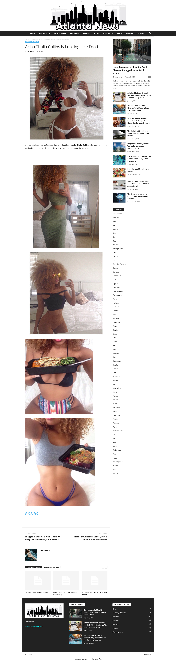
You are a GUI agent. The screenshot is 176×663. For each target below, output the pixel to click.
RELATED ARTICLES (33, 567)
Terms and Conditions (81, 659)
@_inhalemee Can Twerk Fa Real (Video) (94, 593)
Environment (117, 295)
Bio (114, 237)
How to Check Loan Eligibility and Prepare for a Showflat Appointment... (138, 183)
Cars (96, 33)
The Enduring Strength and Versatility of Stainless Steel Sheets (138, 133)
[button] (150, 33)
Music (115, 404)
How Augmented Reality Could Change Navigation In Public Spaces (130, 70)
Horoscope (117, 361)
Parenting (116, 415)
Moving (115, 400)
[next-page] (106, 567)
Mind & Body (117, 388)
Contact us (147, 655)
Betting (86, 33)
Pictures (116, 423)
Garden (115, 334)
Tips (114, 454)
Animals (116, 218)
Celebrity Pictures (36, 39)
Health (129, 33)
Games (115, 326)
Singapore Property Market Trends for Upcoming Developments (138, 145)
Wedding (116, 473)
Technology (60, 33)
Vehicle (115, 466)
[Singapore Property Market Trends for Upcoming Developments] (119, 147)
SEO (114, 435)
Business (74, 33)
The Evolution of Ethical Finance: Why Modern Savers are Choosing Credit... (138, 107)
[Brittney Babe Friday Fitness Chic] (38, 580)
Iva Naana (30, 51)
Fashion (116, 303)
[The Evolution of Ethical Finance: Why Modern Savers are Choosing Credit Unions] (119, 109)
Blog (114, 241)
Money (115, 392)
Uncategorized (118, 462)
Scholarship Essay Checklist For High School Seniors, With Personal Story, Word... (139, 95)
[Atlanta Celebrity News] (88, 15)
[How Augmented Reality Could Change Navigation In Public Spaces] (132, 51)
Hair (114, 346)
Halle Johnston (118, 77)
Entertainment (118, 291)
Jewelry (115, 369)
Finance (116, 311)
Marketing (116, 380)
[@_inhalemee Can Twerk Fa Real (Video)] (94, 580)
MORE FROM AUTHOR (51, 567)
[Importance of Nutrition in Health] (119, 172)
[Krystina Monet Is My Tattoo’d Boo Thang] (66, 580)
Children (116, 272)
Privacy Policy (97, 659)
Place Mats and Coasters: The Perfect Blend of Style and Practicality (139, 158)
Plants (115, 427)
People (115, 419)
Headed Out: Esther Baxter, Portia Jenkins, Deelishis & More (90, 538)
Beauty (115, 229)
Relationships (118, 431)
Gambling (116, 322)
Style (114, 446)
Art (114, 225)
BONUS (31, 514)
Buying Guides (118, 249)
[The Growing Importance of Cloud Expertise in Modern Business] (119, 198)
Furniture (116, 318)
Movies (115, 396)
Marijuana (116, 377)
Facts (115, 299)
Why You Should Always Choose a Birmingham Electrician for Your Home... (138, 120)
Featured (116, 307)
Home (32, 33)
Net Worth (44, 33)
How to (115, 365)
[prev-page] (103, 567)
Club (114, 280)
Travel (140, 33)
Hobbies (116, 353)
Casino (115, 256)
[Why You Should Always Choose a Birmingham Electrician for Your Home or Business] (119, 122)
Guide (115, 342)
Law (114, 373)
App (114, 222)
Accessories (117, 214)
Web (114, 470)
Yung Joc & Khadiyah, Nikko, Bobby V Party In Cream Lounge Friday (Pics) (43, 538)
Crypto (115, 284)
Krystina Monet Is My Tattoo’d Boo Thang (65, 593)
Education (108, 33)
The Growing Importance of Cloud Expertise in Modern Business (138, 196)
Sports (115, 442)
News (115, 411)
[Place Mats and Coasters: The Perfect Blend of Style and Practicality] (119, 160)
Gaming (115, 330)
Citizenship (117, 276)
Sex (114, 439)
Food (119, 33)
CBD (114, 260)
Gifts (114, 338)
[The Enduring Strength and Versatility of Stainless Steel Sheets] (119, 134)
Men (114, 384)
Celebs (115, 268)
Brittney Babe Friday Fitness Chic (36, 593)
